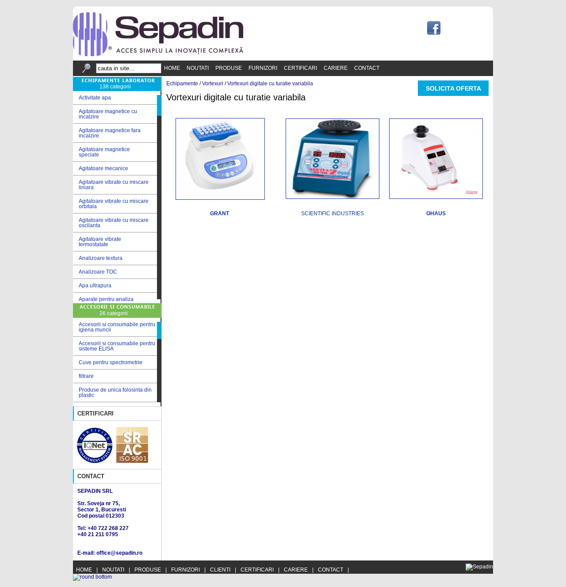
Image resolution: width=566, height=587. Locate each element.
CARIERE (336, 68)
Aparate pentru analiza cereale (103, 302)
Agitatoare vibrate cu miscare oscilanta (111, 223)
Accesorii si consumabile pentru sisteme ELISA (117, 346)
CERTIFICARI (300, 68)
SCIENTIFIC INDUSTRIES (332, 213)
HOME (172, 68)
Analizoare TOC (95, 272)
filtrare (86, 376)
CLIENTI (220, 570)
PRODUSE (228, 68)
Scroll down (159, 301)
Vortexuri (212, 83)
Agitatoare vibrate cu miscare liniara (111, 185)
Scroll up (159, 93)
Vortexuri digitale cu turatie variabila (270, 83)
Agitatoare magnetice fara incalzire (107, 133)
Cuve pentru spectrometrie (110, 362)
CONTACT (366, 68)
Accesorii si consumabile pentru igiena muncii (117, 327)
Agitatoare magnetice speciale (101, 152)
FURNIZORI (263, 68)
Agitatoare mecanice (100, 168)
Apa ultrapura (92, 285)
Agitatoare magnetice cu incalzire (105, 114)
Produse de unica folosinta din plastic (115, 392)
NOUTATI (198, 68)
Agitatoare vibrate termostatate (97, 242)
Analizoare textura (97, 258)
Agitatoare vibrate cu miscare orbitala (111, 204)
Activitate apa (92, 98)
